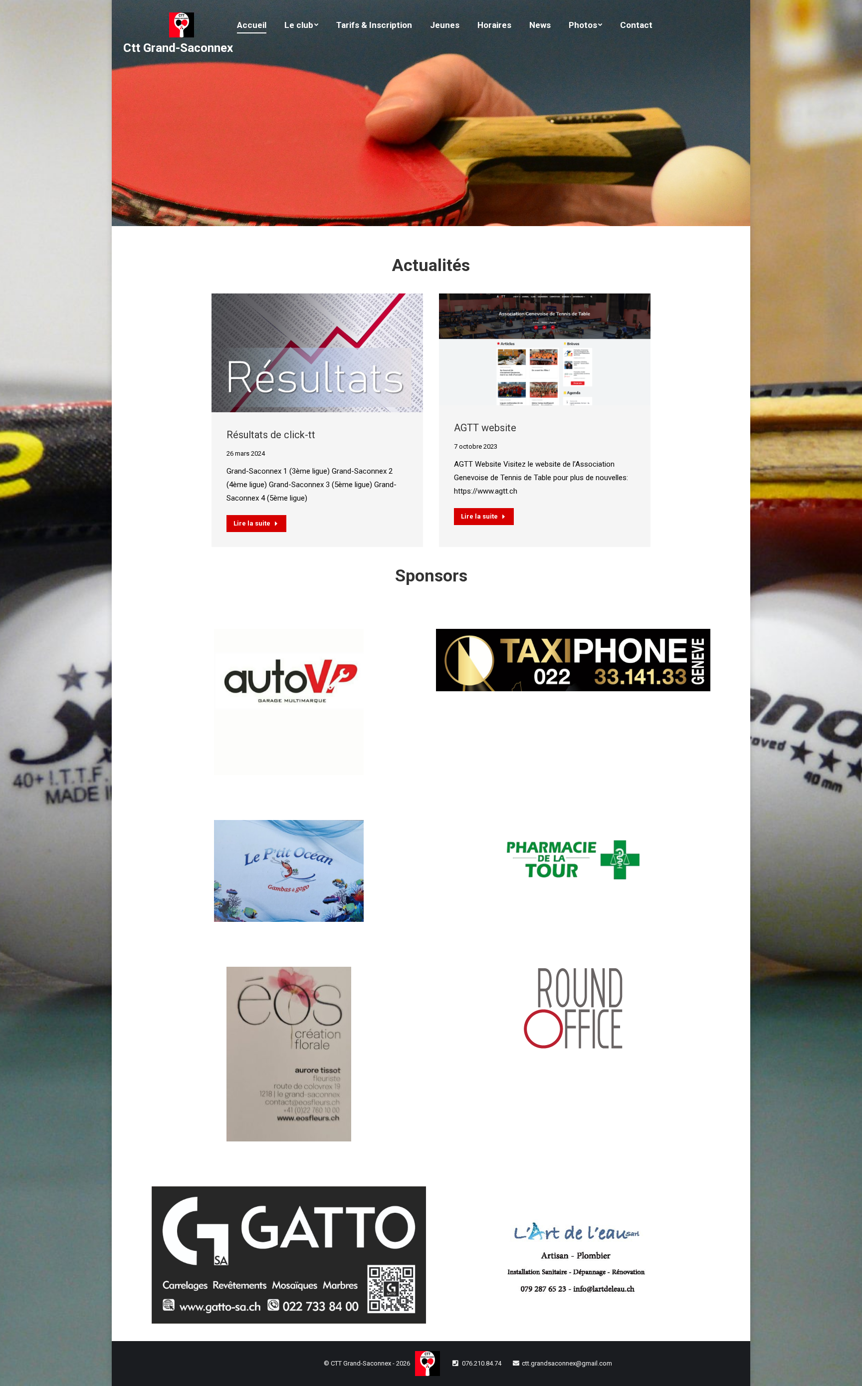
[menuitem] (251, 25)
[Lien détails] (317, 353)
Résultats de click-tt (270, 435)
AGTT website (485, 428)
